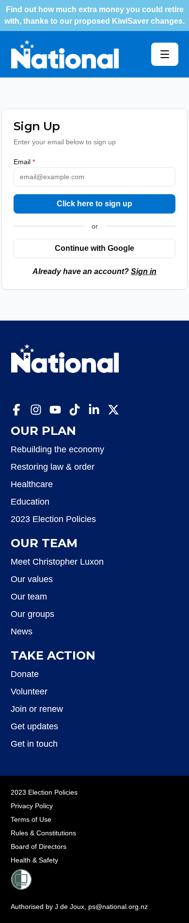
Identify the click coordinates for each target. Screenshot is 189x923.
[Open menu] (164, 54)
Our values (32, 579)
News (21, 631)
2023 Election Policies (53, 519)
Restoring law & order (52, 467)
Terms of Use (31, 819)
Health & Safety (34, 860)
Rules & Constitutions (43, 833)
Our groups (32, 614)
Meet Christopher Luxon (57, 562)
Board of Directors (38, 846)
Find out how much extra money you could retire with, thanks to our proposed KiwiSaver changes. (94, 15)
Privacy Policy (32, 806)
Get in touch (34, 744)
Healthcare (32, 484)
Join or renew (37, 709)
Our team (29, 596)
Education (30, 502)
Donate (25, 674)
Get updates (34, 726)
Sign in (144, 271)
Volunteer (29, 691)
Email (24, 161)
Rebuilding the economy (57, 449)
